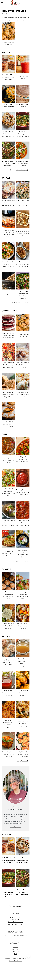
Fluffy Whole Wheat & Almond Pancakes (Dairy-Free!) (8, 77)
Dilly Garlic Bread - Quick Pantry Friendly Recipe (23, 693)
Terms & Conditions (15, 922)
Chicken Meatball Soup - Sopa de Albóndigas (22, 626)
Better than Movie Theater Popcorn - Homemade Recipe (23, 394)
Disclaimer (15, 919)
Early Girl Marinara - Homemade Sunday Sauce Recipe (8, 754)
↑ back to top (15, 906)
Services (15, 949)
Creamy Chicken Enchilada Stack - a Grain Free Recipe (8, 553)
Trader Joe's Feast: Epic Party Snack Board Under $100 (8, 365)
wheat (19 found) (22, 302)
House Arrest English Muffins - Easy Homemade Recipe (8, 203)
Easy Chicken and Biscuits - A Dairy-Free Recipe (8, 662)
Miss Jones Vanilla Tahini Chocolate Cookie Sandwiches (8, 335)
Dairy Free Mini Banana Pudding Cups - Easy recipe (8, 424)
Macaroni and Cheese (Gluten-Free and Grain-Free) (22, 264)
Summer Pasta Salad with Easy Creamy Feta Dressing (22, 203)
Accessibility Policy (15, 924)
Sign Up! (7, 935)
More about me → (15, 827)
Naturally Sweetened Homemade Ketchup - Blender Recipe (22, 492)
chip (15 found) (23, 561)
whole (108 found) (22, 170)
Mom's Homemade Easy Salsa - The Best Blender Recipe (22, 523)
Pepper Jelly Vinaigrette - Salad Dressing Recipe (8, 693)
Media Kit (15, 951)
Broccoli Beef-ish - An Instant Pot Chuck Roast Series (8, 163)
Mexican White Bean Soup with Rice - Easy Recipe (22, 163)
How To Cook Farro (8, 295)
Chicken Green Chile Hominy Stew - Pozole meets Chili (8, 523)
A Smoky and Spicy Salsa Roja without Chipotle (8, 460)
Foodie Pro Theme (15, 961)
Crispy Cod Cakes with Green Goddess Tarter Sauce (8, 626)
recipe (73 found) (22, 761)
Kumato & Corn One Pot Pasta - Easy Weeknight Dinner (8, 264)
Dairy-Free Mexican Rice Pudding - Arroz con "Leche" (22, 365)
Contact (15, 947)
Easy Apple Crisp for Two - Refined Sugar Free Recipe (22, 233)
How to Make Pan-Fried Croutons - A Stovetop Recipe (23, 724)
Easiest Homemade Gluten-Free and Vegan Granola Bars (8, 134)
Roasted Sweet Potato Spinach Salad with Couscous (22, 134)
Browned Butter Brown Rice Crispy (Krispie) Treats (8, 394)
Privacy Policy (15, 917)
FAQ (15, 954)
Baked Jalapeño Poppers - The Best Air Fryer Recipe (23, 754)
